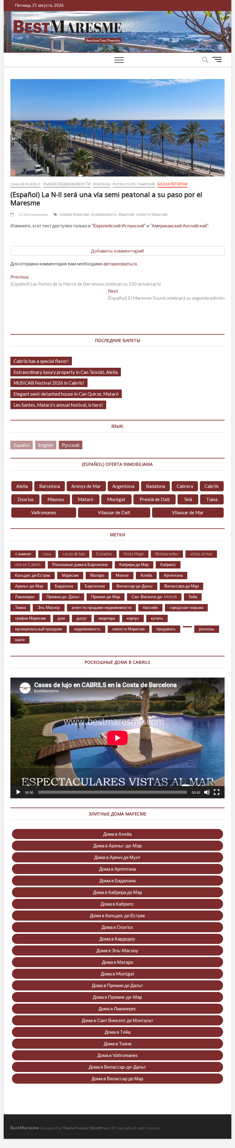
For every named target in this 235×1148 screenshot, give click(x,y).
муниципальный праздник (38, 628)
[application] (117, 738)
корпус (133, 618)
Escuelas (104, 553)
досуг (81, 618)
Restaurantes (166, 553)
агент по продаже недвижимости (101, 607)
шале (20, 639)
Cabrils (211, 486)
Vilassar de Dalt (114, 512)
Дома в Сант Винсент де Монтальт (117, 1020)
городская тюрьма (186, 607)
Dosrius (25, 499)
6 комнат (23, 553)
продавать (166, 628)
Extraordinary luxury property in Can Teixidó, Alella (65, 372)
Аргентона (173, 575)
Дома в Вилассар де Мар (117, 1078)
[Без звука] (207, 792)
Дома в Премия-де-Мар (117, 997)
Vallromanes (43, 512)
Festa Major (134, 553)
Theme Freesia (75, 1128)
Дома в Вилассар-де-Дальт (117, 1067)
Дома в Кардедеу (117, 938)
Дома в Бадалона (117, 880)
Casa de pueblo (25, 184)
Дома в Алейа (117, 834)
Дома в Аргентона (117, 869)
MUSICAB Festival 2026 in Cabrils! (48, 383)
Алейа (146, 575)
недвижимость (104, 214)
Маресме (126, 214)
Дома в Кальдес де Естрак (117, 915)
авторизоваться (120, 263)
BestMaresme (24, 1127)
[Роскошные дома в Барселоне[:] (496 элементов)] (187, 626)
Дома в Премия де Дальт (117, 985)
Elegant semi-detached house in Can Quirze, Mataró (66, 394)
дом (61, 618)
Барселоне (95, 586)
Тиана (20, 607)
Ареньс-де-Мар (29, 586)
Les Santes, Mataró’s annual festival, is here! (58, 405)
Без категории (173, 184)
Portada (101, 184)
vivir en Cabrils (28, 564)
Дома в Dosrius (117, 927)
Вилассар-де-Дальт (135, 586)
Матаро (97, 575)
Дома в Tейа (117, 1032)
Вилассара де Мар (181, 586)
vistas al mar (201, 553)
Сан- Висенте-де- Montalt (154, 596)
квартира (107, 618)
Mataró (85, 499)
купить (157, 618)
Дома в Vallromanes (117, 1055)
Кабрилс (168, 564)
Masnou (55, 499)
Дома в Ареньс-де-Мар (117, 845)
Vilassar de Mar (188, 512)
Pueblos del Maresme (134, 184)
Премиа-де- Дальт (63, 596)
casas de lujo (74, 553)
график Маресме (74, 214)
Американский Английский (179, 225)
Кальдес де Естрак (32, 575)
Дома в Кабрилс (117, 904)
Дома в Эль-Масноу (117, 950)
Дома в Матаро (117, 962)
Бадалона (64, 586)
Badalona (155, 486)
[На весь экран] (217, 792)
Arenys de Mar (86, 486)
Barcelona (49, 486)
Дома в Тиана (117, 1043)
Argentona (123, 486)
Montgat (116, 499)
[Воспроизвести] (18, 792)
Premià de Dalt (155, 499)
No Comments (35, 214)
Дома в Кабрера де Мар (117, 892)
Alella (22, 486)
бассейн (150, 607)
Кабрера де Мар (134, 564)
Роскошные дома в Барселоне (80, 564)
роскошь (206, 628)
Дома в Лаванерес (117, 1008)
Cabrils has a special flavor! (41, 361)
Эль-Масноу (48, 607)
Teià (188, 499)
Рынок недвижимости (67, 184)
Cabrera (185, 486)
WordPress (99, 1128)
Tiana (212, 499)
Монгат (122, 575)
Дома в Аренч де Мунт (117, 857)
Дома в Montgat (117, 973)
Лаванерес (25, 596)
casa (47, 553)
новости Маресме (152, 214)
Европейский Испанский (118, 225)
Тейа (192, 596)
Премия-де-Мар (105, 596)
